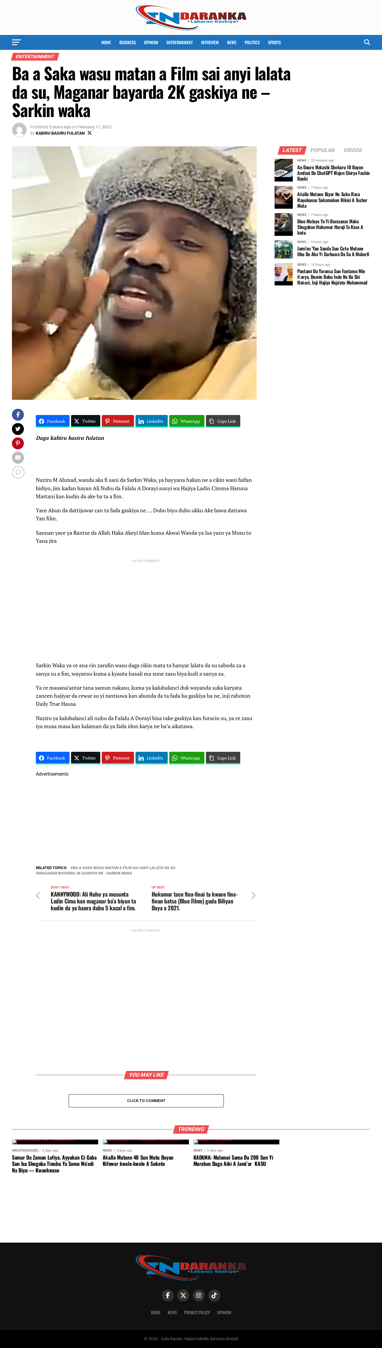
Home (106, 42)
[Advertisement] (146, 605)
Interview (210, 42)
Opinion (151, 42)
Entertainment (180, 42)
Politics (252, 42)
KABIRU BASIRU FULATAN (60, 133)
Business (127, 42)
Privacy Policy (197, 1312)
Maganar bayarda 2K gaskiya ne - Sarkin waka (85, 873)
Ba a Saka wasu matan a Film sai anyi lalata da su (124, 868)
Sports (274, 42)
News (231, 42)
